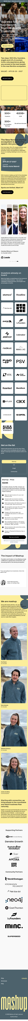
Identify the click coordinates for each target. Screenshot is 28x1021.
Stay (2, 980)
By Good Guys (14, 1018)
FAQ (2, 985)
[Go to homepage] (3, 5)
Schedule (4, 982)
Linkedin (24, 980)
